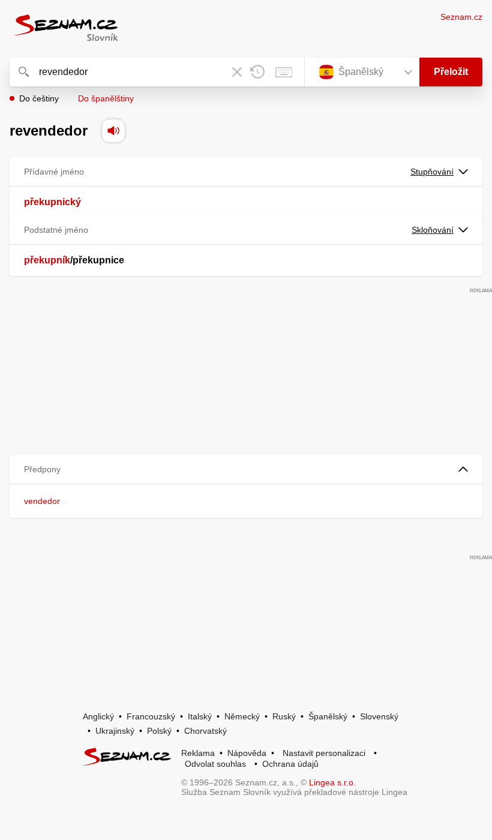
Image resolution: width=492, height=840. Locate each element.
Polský (159, 731)
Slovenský (379, 716)
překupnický (52, 202)
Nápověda (246, 753)
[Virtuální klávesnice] (284, 72)
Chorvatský (205, 731)
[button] (246, 469)
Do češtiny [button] (39, 98)
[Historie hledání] (257, 72)
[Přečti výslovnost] (113, 131)
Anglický (98, 716)
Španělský (327, 716)
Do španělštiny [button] (106, 98)
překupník (47, 260)
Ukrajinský (114, 731)
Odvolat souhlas (215, 764)
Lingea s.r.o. (332, 782)
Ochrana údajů (290, 764)
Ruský (284, 716)
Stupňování (432, 171)
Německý (242, 716)
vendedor (42, 501)
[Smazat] (237, 72)
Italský (200, 716)
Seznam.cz (461, 17)
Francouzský (151, 716)
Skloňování (433, 230)
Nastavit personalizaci (324, 753)
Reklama (198, 753)
